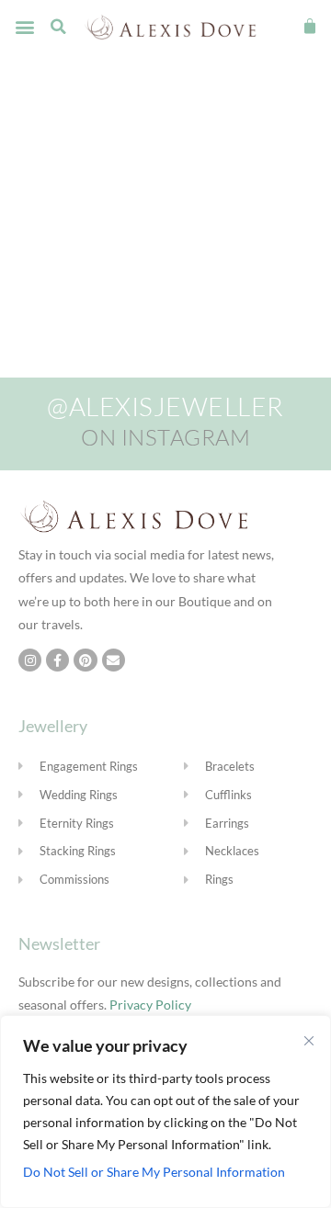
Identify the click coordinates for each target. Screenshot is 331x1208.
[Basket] (310, 26)
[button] (24, 27)
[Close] (309, 1041)
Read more (161, 291)
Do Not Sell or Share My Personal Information (154, 1172)
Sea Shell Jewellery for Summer (137, 159)
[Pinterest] (85, 660)
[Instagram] (29, 660)
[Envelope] (113, 660)
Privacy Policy (150, 1004)
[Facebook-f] (57, 660)
